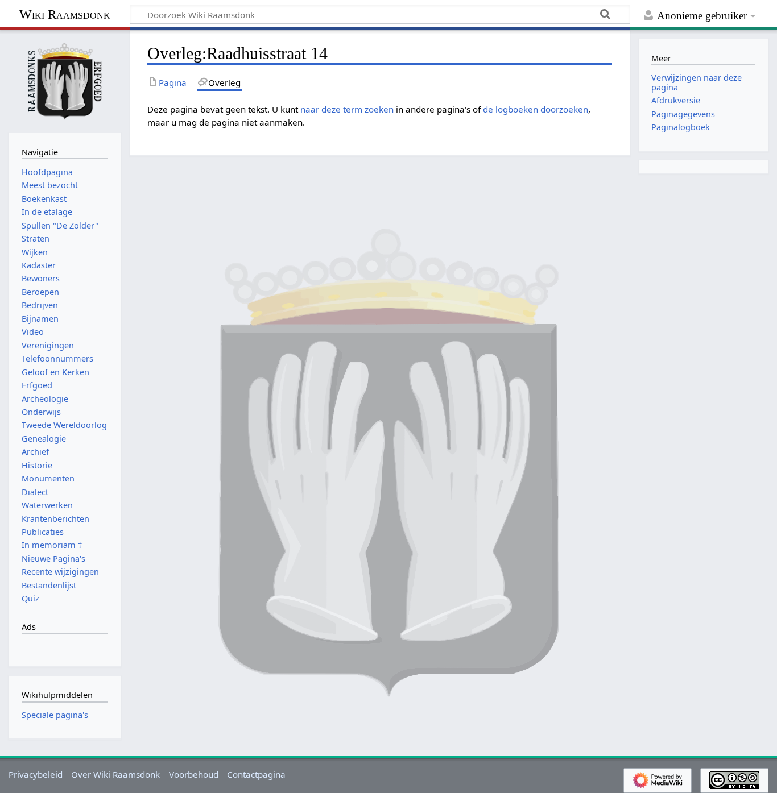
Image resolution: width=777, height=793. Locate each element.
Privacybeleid (36, 774)
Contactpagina (256, 774)
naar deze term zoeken (347, 109)
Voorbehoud (193, 774)
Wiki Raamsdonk (64, 14)
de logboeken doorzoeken (535, 109)
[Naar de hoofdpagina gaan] (65, 80)
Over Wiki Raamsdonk (115, 774)
